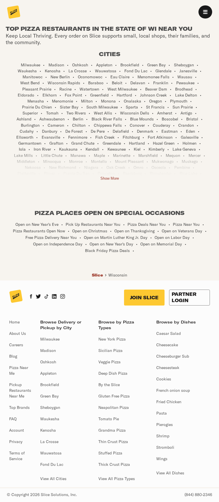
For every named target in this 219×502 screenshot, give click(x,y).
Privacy (16, 441)
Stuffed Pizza (110, 453)
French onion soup (173, 390)
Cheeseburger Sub (172, 356)
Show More (109, 178)
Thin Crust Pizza (113, 441)
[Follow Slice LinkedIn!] (54, 297)
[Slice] (14, 12)
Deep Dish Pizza (112, 373)
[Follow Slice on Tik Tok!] (46, 297)
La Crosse (49, 441)
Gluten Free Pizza (114, 396)
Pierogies (164, 424)
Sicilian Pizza (110, 350)
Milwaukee (50, 339)
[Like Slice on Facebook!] (31, 297)
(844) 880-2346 (198, 494)
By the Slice (109, 384)
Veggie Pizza (109, 361)
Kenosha (48, 430)
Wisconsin (117, 275)
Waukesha (49, 418)
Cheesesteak (167, 367)
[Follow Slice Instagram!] (62, 297)
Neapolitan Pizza (113, 407)
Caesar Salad (168, 333)
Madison (48, 350)
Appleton (48, 373)
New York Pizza (112, 339)
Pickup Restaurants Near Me (20, 390)
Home (14, 322)
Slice (97, 275)
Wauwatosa (51, 453)
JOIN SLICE (144, 297)
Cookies (163, 379)
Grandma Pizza (112, 430)
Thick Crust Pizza (114, 464)
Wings (161, 458)
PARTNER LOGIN (184, 297)
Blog (13, 356)
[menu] (205, 12)
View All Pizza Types (116, 478)
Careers (16, 344)
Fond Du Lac (51, 464)
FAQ (13, 418)
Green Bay (49, 396)
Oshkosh (48, 361)
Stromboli (165, 447)
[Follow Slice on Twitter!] (38, 297)
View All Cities (53, 478)
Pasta (161, 413)
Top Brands (19, 407)
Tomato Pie (108, 418)
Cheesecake (167, 344)
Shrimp (162, 436)
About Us (17, 333)
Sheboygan (50, 407)
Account (16, 430)
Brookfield (49, 384)
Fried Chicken (168, 401)
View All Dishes (170, 473)
